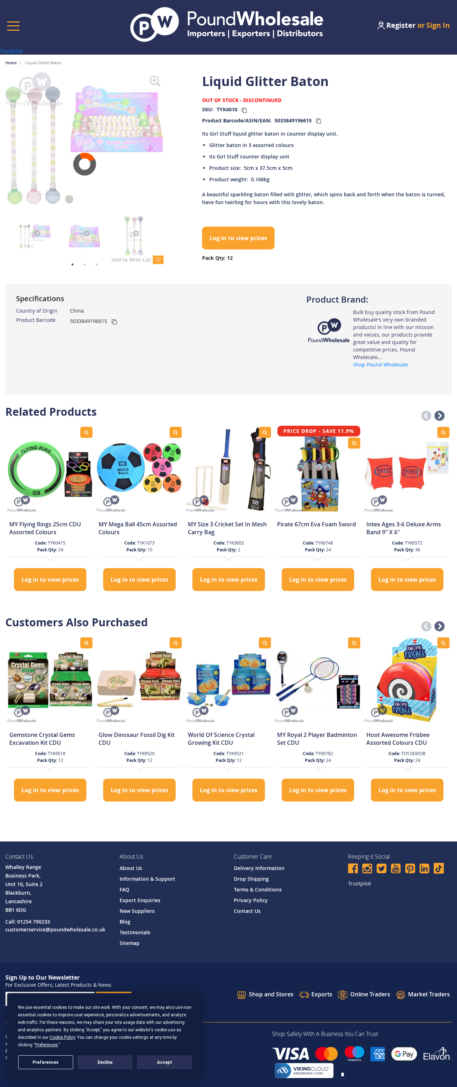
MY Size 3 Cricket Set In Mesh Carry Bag (227, 528)
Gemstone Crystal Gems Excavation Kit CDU (42, 739)
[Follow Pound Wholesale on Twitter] (381, 869)
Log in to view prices (238, 238)
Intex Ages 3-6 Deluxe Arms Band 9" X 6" (403, 528)
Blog (125, 921)
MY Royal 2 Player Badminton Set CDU (317, 739)
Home (11, 62)
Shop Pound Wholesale (380, 364)
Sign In (438, 25)
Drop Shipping (251, 878)
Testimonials (135, 932)
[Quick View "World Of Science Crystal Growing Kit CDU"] (265, 642)
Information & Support (147, 878)
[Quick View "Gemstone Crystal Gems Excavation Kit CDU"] (86, 642)
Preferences (45, 1062)
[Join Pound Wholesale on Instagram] (367, 869)
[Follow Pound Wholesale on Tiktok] (439, 868)
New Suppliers (137, 910)
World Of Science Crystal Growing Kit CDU (221, 739)
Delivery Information (259, 868)
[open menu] (13, 26)
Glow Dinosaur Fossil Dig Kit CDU (137, 739)
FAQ (124, 889)
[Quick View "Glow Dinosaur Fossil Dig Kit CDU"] (176, 642)
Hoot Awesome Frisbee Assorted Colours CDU (398, 739)
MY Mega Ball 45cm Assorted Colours (138, 528)
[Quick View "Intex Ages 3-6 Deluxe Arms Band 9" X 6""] (443, 432)
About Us (131, 868)
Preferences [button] (46, 1044)
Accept (164, 1062)
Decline (104, 1062)
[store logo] (226, 24)
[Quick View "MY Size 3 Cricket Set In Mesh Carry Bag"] (265, 432)
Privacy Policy (251, 900)
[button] (424, 414)
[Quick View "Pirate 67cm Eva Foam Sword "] (354, 443)
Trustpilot (11, 50)
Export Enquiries (140, 900)
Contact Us (247, 910)
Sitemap (130, 943)
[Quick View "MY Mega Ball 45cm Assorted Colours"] (176, 432)
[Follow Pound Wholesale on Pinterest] (410, 869)
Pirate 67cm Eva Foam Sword (316, 524)
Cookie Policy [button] (62, 1037)
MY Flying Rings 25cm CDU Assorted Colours (45, 528)
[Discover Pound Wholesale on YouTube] (396, 869)
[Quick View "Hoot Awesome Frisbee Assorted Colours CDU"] (443, 642)
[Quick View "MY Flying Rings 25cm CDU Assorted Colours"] (86, 432)
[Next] (168, 144)
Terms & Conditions (258, 889)
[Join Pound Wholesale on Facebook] (353, 869)
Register (401, 25)
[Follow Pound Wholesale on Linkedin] (424, 869)
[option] (50, 509)
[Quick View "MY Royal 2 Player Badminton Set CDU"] (354, 642)
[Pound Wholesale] (329, 330)
